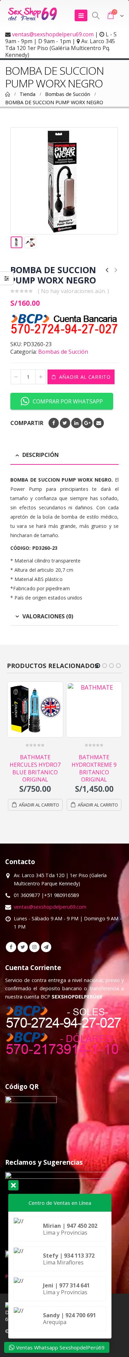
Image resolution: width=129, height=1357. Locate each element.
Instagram (34, 947)
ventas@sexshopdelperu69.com (53, 34)
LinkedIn (76, 423)
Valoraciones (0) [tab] (47, 616)
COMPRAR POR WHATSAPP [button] (68, 401)
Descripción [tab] (40, 455)
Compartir (26, 423)
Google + (87, 423)
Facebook (54, 423)
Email (99, 423)
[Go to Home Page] (7, 94)
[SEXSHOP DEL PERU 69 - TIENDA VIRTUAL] (32, 15)
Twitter (65, 423)
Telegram (46, 947)
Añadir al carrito (85, 377)
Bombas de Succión (63, 351)
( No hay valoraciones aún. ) (73, 291)
